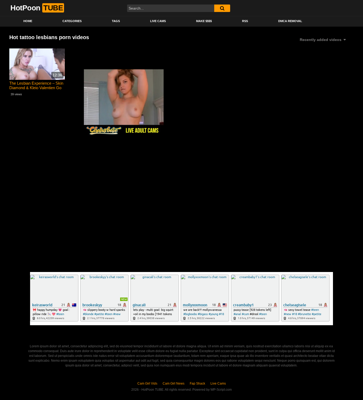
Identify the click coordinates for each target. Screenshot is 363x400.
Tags (116, 21)
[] (222, 8)
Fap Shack (197, 383)
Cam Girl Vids (147, 383)
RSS (245, 21)
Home (27, 21)
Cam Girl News (173, 383)
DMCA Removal (290, 21)
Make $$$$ (204, 21)
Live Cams (158, 21)
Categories (72, 21)
